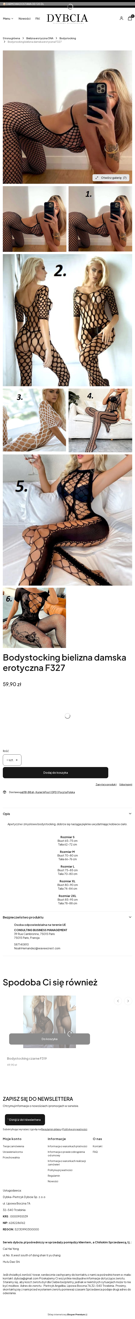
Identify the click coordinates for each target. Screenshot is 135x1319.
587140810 (21, 944)
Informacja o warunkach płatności (67, 1146)
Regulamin (54, 1175)
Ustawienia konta (13, 1151)
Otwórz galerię (113, 177)
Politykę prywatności (74, 1129)
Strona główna (11, 38)
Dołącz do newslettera (25, 1119)
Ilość (6, 751)
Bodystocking (68, 38)
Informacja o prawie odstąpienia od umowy (66, 1153)
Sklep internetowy (66, 1314)
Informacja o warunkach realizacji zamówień (67, 1162)
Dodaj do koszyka (55, 772)
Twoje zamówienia (13, 1146)
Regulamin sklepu (51, 1129)
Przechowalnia (11, 1157)
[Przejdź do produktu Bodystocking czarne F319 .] (50, 1022)
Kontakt (97, 1146)
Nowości (53, 1181)
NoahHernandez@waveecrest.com (37, 948)
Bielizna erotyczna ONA (39, 38)
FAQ (95, 1151)
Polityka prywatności (60, 1170)
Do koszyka (49, 1039)
